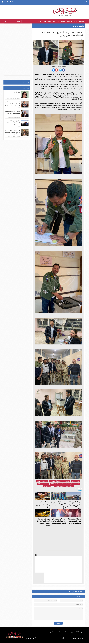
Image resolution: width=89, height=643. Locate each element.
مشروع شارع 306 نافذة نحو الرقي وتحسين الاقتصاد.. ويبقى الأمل (12, 122)
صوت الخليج (53, 632)
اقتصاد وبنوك (47, 21)
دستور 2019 (52, 481)
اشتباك (63, 21)
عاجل (75, 21)
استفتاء (59, 481)
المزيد (40, 21)
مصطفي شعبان (76, 481)
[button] (36, 555)
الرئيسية (81, 21)
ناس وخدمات (45, 632)
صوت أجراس (16, 92)
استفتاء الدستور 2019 (43, 484)
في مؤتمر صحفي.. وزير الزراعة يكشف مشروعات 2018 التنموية (12, 132)
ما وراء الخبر (56, 21)
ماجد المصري (66, 481)
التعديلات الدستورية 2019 (56, 484)
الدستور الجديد (69, 486)
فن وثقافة (69, 21)
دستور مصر (44, 481)
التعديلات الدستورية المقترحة (72, 484)
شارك (38, 481)
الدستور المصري (60, 486)
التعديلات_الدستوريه (49, 486)
